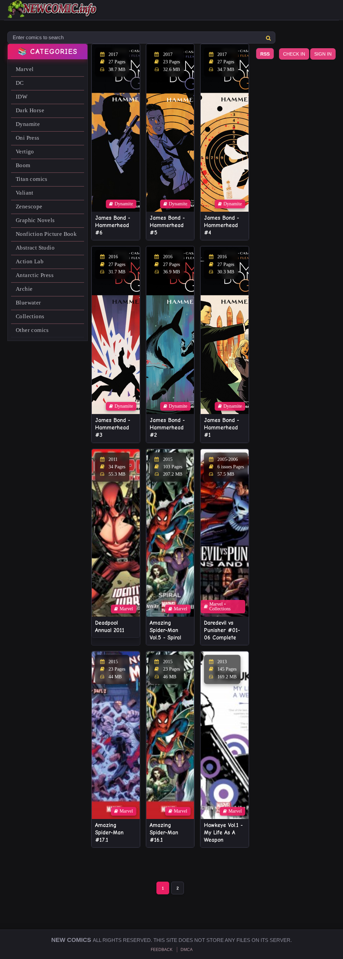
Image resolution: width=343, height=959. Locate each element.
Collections (30, 316)
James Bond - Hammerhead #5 (167, 225)
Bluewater (28, 302)
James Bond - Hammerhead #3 (112, 427)
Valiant (24, 193)
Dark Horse (30, 110)
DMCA (187, 949)
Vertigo (25, 151)
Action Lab (30, 261)
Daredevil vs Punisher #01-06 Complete (222, 630)
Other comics (32, 330)
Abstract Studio (35, 248)
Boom (23, 165)
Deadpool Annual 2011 (109, 626)
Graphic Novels (35, 220)
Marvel (24, 69)
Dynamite (28, 124)
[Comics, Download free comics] (52, 13)
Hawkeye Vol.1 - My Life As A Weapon (223, 832)
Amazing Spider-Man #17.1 (109, 832)
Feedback (162, 949)
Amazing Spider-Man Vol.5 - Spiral (165, 630)
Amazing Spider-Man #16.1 (164, 832)
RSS (265, 54)
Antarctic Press (35, 275)
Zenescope (29, 206)
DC (20, 83)
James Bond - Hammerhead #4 (221, 225)
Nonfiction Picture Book (46, 234)
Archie (24, 289)
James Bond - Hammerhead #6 (112, 225)
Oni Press (28, 138)
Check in (294, 54)
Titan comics (32, 179)
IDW (21, 96)
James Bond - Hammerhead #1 (221, 427)
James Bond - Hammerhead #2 (167, 427)
